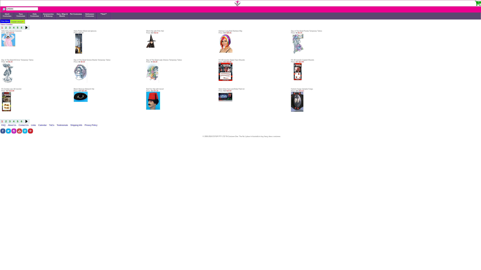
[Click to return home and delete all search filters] (120, 3)
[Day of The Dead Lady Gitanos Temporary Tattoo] (152, 82)
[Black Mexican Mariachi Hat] (81, 101)
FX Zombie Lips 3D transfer (11, 89)
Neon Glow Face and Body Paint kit (232, 89)
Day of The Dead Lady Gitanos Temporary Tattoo (164, 60)
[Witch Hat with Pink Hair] (151, 53)
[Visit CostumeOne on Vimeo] (24, 133)
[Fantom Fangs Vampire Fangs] (297, 111)
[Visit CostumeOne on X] (8, 133)
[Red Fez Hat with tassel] (153, 109)
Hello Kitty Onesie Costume (11, 31)
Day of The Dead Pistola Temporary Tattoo (306, 31)
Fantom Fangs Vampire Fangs (302, 89)
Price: (7, 33)
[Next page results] (26, 28)
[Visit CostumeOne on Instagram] (13, 133)
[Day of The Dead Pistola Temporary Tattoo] (297, 53)
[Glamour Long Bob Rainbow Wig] (225, 52)
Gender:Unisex (16, 22)
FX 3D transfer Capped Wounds (302, 60)
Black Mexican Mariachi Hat (84, 89)
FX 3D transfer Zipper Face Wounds (232, 60)
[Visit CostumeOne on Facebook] (2, 133)
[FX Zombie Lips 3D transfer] (6, 111)
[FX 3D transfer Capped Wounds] (298, 80)
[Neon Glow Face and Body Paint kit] (225, 101)
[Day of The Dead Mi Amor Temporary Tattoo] (7, 82)
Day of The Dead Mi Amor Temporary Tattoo (17, 60)
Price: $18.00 (78, 33)
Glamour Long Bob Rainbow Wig (230, 31)
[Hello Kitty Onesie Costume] (8, 46)
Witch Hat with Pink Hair (155, 31)
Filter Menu (5, 21)
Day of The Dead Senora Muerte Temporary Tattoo (92, 60)
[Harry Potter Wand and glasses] (79, 53)
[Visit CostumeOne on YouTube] (19, 133)
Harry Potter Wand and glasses (85, 31)
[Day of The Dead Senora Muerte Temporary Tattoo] (80, 82)
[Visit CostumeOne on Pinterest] (30, 133)
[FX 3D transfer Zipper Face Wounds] (225, 80)
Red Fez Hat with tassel (155, 89)
